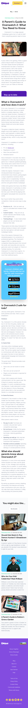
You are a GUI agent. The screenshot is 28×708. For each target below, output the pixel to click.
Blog (14, 661)
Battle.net (11, 148)
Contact (14, 666)
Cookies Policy (14, 684)
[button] (17, 3)
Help (14, 672)
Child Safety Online (9, 18)
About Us (14, 663)
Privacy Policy (14, 681)
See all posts (14, 509)
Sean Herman (14, 669)
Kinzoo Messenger (14, 652)
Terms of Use (14, 678)
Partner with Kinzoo (14, 690)
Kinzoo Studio (14, 655)
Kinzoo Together (14, 649)
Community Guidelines (14, 687)
